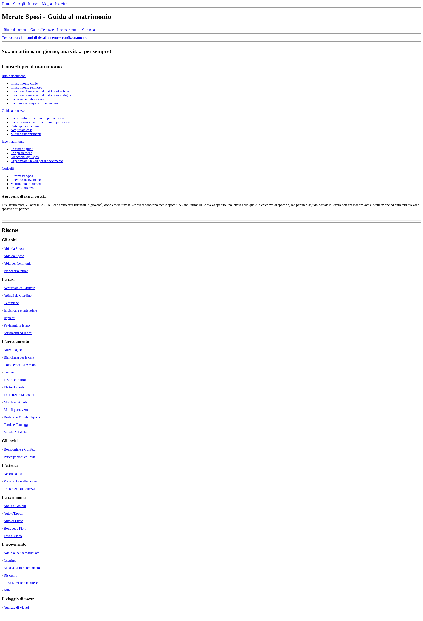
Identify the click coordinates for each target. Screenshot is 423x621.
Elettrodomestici (15, 387)
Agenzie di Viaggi (16, 607)
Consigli (19, 4)
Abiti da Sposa (14, 248)
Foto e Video (13, 536)
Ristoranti (10, 575)
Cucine (9, 372)
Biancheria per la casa (19, 357)
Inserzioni (61, 4)
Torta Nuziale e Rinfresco (21, 583)
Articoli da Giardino (18, 295)
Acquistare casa (21, 130)
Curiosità (88, 29)
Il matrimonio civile (24, 83)
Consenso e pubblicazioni (28, 99)
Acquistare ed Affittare (19, 288)
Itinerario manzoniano (26, 180)
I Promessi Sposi (22, 176)
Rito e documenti (16, 29)
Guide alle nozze (42, 29)
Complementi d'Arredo (20, 365)
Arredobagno (13, 350)
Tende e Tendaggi (16, 425)
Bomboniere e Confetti (19, 449)
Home (6, 4)
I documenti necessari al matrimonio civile (40, 91)
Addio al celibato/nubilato (21, 553)
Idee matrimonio (68, 29)
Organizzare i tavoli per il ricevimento (37, 161)
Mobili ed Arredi (15, 402)
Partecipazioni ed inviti (26, 126)
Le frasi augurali (22, 149)
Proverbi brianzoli (23, 188)
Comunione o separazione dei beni (35, 103)
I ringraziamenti (21, 153)
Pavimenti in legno (17, 325)
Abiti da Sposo (14, 256)
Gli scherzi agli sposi (25, 157)
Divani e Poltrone (16, 380)
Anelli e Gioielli (15, 506)
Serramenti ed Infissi (18, 333)
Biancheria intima (16, 271)
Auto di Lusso (13, 521)
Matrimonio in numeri (26, 184)
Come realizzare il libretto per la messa (37, 118)
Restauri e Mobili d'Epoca (22, 417)
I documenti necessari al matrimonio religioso (42, 95)
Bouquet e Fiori (15, 528)
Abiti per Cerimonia (17, 263)
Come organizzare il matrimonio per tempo (40, 122)
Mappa (47, 4)
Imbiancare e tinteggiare (20, 310)
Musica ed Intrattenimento (22, 568)
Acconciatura (13, 474)
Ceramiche (11, 303)
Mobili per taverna (16, 410)
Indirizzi (33, 4)
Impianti (9, 318)
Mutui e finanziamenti (26, 134)
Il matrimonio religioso (26, 87)
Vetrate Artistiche (16, 432)
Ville (7, 590)
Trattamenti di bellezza (19, 489)
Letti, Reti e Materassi (19, 395)
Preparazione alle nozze (20, 481)
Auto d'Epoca (13, 513)
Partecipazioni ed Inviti (20, 457)
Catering (10, 560)
